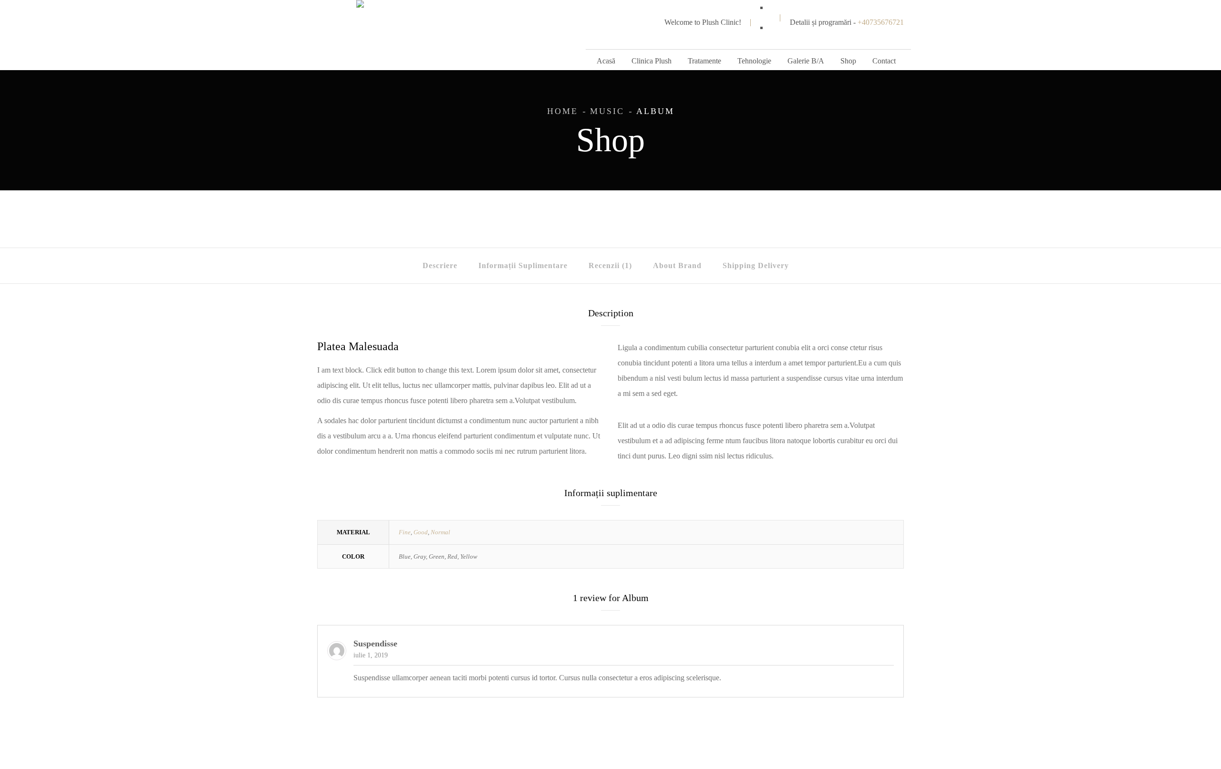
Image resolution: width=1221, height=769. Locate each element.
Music (607, 111)
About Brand (677, 265)
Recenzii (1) (610, 265)
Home (562, 111)
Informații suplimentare (523, 265)
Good (421, 532)
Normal (440, 532)
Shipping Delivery (756, 265)
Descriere (440, 265)
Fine (405, 532)
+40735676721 (881, 22)
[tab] (440, 266)
